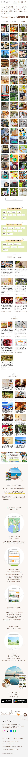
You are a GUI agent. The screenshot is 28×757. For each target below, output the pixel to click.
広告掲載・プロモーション (8, 741)
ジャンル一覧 (5, 749)
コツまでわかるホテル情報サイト (9, 746)
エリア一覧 (19, 746)
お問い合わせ (20, 738)
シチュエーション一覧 (13, 749)
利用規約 (14, 738)
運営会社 (16, 741)
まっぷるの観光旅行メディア (8, 744)
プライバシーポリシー (7, 738)
